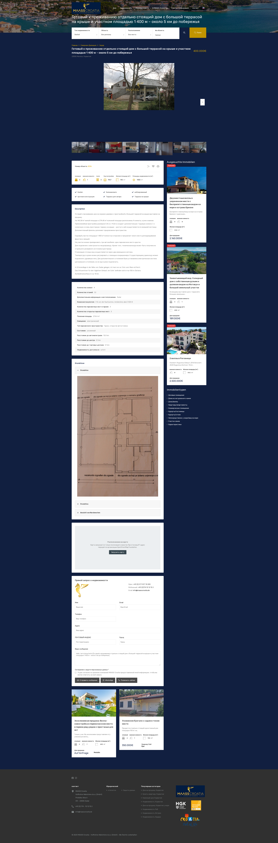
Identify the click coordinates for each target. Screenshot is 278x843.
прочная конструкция (86, 197)
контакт (195, 8)
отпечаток (112, 790)
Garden (80, 192)
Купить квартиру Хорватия (153, 794)
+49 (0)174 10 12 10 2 (146, 587)
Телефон (78, 614)
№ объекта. (159, 30)
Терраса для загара (113, 197)
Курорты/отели (174, 415)
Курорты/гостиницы (176, 411)
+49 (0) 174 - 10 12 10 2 (83, 806)
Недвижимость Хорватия (153, 802)
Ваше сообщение (81, 649)
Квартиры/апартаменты (177, 405)
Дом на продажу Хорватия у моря (156, 805)
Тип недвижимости (82, 30)
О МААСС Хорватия (160, 8)
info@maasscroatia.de (141, 590)
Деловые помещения (176, 395)
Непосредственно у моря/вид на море (183, 418)
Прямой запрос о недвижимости (91, 580)
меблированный (141, 192)
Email (121, 603)
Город (121, 637)
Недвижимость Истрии (152, 813)
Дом (114, 8)
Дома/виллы (173, 402)
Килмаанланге (111, 192)
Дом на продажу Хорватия (153, 790)
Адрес (77, 626)
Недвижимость (126, 8)
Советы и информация (180, 8)
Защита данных (129, 790)
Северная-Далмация (88, 45)
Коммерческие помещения (178, 408)
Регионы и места (142, 8)
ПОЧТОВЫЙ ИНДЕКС (83, 637)
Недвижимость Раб (150, 809)
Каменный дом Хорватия (152, 798)
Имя (76, 603)
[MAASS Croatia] (86, 13)
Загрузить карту (117, 552)
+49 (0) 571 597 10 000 (142, 584)
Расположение (134, 30)
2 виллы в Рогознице (180, 358)
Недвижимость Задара (152, 817)
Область (104, 30)
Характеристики (174, 424)
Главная (75, 45)
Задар (101, 45)
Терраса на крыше (142, 197)
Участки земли (174, 421)
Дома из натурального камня (179, 398)
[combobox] (85, 35)
